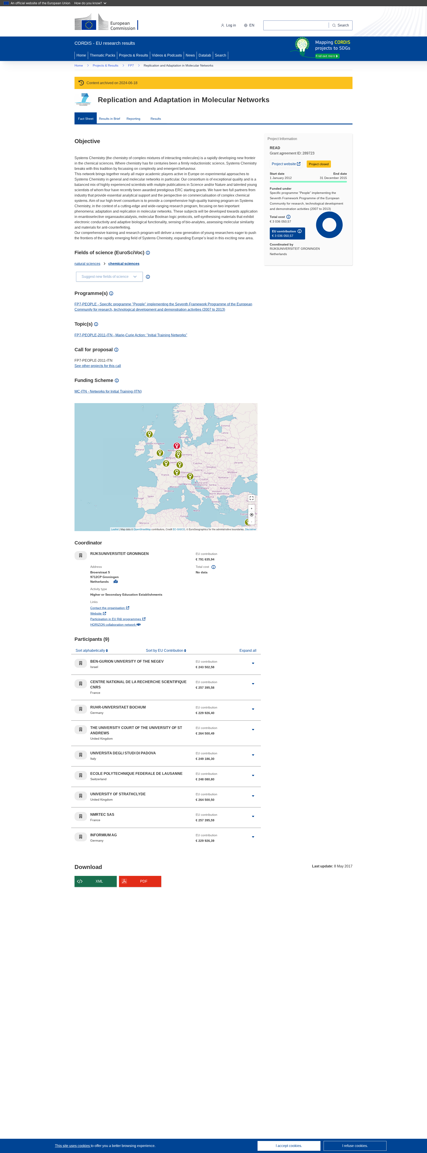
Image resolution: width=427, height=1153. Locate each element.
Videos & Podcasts (167, 55)
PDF (143, 881)
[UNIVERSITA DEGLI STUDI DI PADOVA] (190, 476)
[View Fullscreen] (251, 498)
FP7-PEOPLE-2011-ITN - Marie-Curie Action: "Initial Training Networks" (131, 335)
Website (112, 613)
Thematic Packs (102, 55)
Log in (231, 25)
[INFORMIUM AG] (178, 455)
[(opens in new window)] (110, 22)
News (190, 55)
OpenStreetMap (142, 529)
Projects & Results (133, 55)
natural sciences (87, 264)
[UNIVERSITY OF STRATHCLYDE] (149, 434)
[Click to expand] (253, 663)
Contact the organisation (124, 608)
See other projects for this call (98, 366)
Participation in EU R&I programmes (132, 619)
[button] (249, 25)
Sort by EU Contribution (165, 650)
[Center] (251, 514)
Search (220, 55)
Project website (287, 164)
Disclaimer (250, 529)
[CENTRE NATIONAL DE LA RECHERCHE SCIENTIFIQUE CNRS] (166, 463)
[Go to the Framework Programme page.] (83, 99)
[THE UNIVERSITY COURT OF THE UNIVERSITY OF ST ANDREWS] (159, 453)
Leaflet (115, 529)
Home (81, 55)
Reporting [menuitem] (133, 118)
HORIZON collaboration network (129, 624)
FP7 (131, 65)
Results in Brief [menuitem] (109, 118)
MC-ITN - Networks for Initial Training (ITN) (108, 391)
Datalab (205, 55)
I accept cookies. (289, 1146)
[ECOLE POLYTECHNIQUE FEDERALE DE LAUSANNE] (176, 472)
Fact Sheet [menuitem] (85, 118)
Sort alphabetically (91, 650)
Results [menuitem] (156, 118)
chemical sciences (123, 264)
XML (99, 881)
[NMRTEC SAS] (179, 464)
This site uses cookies (73, 1146)
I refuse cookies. (355, 1146)
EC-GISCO (179, 529)
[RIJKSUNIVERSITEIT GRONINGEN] (176, 445)
